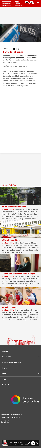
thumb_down (29, 443)
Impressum (5, 414)
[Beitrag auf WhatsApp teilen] (10, 49)
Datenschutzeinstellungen (10, 418)
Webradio (5, 351)
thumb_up (36, 443)
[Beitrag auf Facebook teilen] (14, 49)
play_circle (33, 443)
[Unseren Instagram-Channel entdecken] (8, 421)
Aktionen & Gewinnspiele (11, 362)
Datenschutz (16, 414)
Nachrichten (6, 357)
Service (4, 368)
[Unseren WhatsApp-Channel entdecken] (2, 421)
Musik (4, 379)
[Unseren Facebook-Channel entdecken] (5, 421)
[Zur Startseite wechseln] (6, 3)
